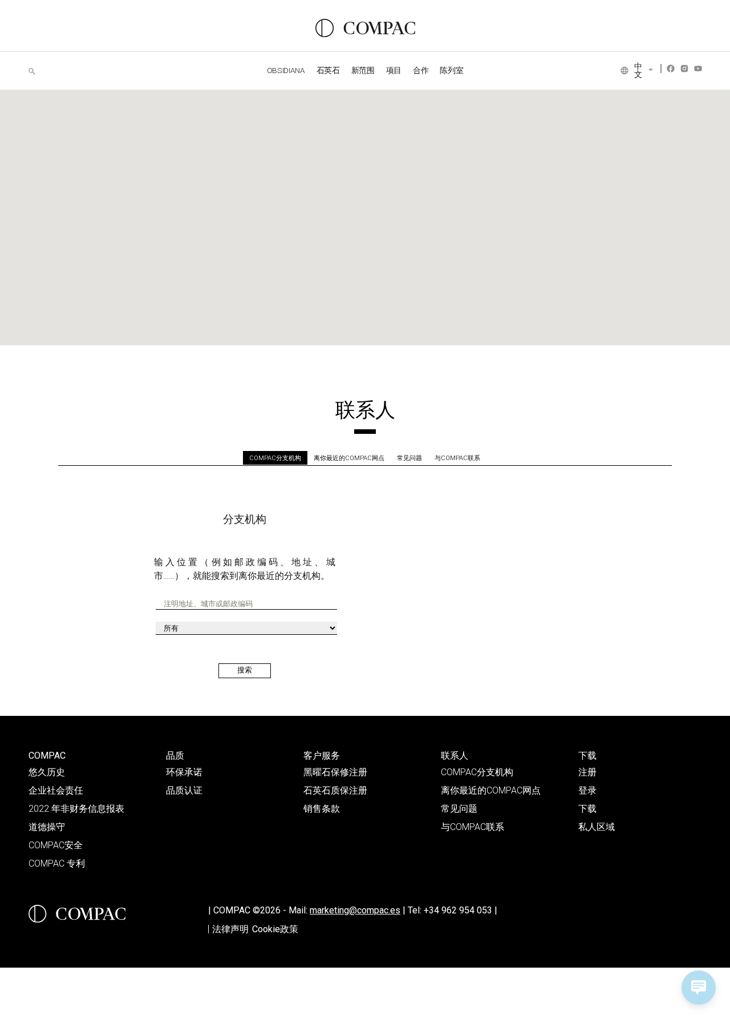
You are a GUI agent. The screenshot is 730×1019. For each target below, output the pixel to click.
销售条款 (321, 808)
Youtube (698, 68)
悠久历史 (47, 772)
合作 (420, 70)
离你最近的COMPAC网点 (349, 458)
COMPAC (47, 755)
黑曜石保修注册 (335, 772)
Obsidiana (286, 70)
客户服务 (321, 755)
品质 (175, 755)
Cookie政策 (275, 929)
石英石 (328, 70)
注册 (587, 772)
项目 (394, 70)
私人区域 (596, 826)
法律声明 (230, 929)
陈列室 (451, 70)
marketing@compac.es (355, 910)
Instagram (684, 68)
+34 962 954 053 (460, 910)
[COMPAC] (365, 28)
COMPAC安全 (56, 845)
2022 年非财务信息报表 (76, 808)
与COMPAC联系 (457, 458)
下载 (587, 755)
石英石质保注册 (335, 790)
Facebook (670, 68)
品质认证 (184, 790)
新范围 (363, 70)
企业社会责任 (56, 790)
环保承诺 (184, 772)
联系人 (454, 755)
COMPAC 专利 (57, 863)
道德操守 (47, 826)
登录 (587, 790)
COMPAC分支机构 (275, 458)
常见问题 (409, 458)
